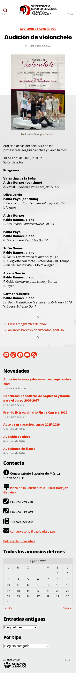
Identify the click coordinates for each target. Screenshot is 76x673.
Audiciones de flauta (19, 449)
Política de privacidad (19, 541)
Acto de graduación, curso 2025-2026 (31, 424)
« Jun (8, 608)
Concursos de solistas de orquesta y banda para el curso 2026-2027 (36, 398)
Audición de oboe (16, 437)
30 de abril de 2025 (40, 46)
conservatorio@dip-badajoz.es (32, 531)
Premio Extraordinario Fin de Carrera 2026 (35, 412)
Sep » (67, 608)
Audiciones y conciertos (38, 28)
